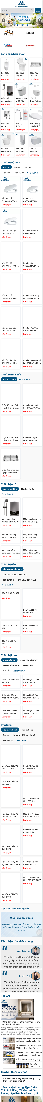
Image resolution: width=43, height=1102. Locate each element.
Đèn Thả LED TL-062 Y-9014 (30, 611)
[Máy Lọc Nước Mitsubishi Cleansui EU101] (21, 110)
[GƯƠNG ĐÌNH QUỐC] (10, 33)
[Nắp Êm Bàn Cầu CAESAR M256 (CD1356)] (10, 340)
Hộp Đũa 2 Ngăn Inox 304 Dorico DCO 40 (30, 439)
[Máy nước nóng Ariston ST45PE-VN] (7, 84)
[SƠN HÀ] (32, 45)
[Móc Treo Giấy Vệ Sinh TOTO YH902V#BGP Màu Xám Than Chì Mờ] (10, 795)
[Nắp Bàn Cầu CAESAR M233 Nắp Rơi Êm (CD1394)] (10, 243)
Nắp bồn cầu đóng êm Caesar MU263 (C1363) (31, 297)
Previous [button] (4, 20)
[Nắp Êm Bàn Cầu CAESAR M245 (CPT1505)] (32, 308)
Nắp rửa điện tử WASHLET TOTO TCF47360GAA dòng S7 (36, 125)
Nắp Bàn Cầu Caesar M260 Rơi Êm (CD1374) (9, 297)
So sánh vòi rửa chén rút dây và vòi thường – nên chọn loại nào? (29, 1070)
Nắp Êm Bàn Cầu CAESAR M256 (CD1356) (9, 361)
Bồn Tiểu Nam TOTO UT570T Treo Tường (6, 74)
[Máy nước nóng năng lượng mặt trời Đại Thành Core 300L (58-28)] (10, 547)
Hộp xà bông (27, 746)
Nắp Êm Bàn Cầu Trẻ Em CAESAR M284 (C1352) (32, 361)
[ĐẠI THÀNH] (10, 45)
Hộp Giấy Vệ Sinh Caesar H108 (30, 847)
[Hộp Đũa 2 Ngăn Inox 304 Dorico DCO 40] (32, 417)
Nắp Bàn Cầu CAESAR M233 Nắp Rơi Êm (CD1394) (10, 264)
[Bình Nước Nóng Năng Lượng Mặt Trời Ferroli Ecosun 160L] (10, 531)
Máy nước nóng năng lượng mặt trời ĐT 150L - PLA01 (31, 551)
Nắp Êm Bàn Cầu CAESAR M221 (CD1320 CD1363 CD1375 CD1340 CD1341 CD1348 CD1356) (9, 232)
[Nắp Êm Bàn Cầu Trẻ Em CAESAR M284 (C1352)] (32, 340)
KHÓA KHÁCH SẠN (11, 682)
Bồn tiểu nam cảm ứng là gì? (28, 1076)
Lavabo (17, 167)
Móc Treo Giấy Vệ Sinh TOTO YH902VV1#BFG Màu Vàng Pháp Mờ (10, 912)
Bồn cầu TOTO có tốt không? (35, 1082)
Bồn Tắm (7, 172)
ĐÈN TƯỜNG (8, 579)
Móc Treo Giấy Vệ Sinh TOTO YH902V (32, 895)
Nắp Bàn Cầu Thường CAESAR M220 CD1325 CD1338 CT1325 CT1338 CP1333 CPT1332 (9, 200)
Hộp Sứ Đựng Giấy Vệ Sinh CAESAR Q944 (31, 784)
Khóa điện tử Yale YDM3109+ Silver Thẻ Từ (30, 713)
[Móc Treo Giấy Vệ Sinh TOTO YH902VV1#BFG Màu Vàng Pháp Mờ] (10, 891)
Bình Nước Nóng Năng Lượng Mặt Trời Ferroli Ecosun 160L (10, 536)
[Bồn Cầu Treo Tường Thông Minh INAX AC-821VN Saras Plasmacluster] (35, 84)
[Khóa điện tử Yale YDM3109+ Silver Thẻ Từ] (32, 709)
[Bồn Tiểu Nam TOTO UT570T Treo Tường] (7, 59)
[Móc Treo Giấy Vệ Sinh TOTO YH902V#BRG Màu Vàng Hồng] (32, 795)
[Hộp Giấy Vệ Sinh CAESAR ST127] (32, 875)
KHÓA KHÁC (28, 682)
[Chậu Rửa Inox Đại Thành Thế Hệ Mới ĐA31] (10, 417)
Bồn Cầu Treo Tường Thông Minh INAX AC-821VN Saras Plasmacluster (36, 99)
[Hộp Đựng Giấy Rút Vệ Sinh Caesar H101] (10, 875)
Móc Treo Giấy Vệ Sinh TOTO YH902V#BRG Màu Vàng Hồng (31, 816)
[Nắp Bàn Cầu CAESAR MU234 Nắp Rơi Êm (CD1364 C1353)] (32, 243)
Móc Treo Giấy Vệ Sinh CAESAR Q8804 (10, 784)
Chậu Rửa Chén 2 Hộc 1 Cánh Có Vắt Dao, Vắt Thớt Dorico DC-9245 (31, 406)
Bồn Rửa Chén (9, 379)
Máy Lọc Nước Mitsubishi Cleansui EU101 (20, 125)
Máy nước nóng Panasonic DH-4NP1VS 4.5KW (6, 125)
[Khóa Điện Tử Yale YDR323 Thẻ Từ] (32, 724)
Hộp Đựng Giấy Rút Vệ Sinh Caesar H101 (11, 880)
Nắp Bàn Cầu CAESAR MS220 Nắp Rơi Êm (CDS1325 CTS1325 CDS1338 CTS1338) (31, 200)
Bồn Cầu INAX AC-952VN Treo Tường (35, 150)
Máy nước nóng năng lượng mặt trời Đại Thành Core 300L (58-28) (10, 551)
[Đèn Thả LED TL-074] (10, 622)
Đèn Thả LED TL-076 (30, 626)
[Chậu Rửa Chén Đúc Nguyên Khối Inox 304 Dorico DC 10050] (35, 59)
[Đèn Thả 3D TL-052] (10, 590)
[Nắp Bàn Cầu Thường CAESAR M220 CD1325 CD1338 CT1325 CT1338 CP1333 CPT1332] (10, 178)
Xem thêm (32, 173)
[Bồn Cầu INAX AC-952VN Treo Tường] (35, 135)
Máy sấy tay (8, 757)
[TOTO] (32, 33)
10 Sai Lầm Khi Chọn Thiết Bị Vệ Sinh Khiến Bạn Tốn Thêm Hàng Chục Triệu (29, 1063)
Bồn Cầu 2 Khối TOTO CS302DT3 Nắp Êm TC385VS (20, 74)
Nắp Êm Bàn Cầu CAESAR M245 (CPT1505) (30, 329)
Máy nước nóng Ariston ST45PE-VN (7, 99)
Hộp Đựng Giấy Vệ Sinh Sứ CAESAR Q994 (10, 832)
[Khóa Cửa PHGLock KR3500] (10, 693)
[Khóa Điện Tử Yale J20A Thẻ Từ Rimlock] (32, 693)
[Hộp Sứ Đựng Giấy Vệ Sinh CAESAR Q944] (32, 763)
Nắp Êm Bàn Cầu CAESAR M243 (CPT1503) (9, 329)
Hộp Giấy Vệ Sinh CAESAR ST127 (30, 880)
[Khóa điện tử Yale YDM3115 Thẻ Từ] (10, 724)
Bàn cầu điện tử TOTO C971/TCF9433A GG (21, 99)
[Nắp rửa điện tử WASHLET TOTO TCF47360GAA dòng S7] (35, 110)
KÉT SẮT (6, 687)
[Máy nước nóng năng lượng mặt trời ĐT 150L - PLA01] (32, 547)
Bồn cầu (6, 167)
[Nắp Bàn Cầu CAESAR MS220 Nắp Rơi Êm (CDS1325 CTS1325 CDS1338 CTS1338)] (32, 178)
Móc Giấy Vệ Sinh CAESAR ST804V (31, 832)
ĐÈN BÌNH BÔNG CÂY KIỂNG (15, 574)
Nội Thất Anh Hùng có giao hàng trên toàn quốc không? (18, 1096)
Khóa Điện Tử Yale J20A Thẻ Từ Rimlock (31, 698)
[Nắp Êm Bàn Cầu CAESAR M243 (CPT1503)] (10, 308)
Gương (6, 751)
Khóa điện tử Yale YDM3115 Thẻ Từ (9, 728)
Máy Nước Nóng (10, 489)
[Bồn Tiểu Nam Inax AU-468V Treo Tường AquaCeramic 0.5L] (21, 135)
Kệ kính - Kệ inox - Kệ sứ (24, 751)
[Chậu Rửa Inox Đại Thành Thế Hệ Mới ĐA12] (10, 385)
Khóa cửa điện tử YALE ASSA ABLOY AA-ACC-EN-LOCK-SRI (10, 713)
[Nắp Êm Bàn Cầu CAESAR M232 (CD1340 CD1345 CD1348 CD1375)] (32, 211)
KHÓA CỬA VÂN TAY (29, 677)
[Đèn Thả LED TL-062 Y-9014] (32, 590)
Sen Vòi (28, 167)
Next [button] (39, 20)
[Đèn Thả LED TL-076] (32, 622)
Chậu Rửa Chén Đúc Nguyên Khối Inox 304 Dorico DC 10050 (35, 74)
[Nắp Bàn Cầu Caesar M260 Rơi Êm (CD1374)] (10, 275)
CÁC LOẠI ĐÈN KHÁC (27, 579)
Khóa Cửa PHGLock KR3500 (10, 697)
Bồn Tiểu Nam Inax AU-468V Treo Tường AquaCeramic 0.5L (21, 150)
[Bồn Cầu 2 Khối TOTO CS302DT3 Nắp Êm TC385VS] (21, 59)
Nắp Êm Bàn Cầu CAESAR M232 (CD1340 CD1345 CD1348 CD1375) (30, 232)
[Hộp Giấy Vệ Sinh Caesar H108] (32, 843)
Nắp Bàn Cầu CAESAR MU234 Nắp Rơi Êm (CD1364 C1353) (32, 264)
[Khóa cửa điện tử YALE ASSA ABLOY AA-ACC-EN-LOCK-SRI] (10, 709)
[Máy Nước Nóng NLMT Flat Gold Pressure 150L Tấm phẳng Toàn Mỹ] (32, 531)
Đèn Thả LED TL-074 (9, 643)
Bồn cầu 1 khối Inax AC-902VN (7, 150)
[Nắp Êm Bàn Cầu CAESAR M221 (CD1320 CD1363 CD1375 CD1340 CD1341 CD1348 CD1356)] (10, 211)
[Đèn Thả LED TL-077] (10, 655)
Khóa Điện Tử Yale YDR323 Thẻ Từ (31, 728)
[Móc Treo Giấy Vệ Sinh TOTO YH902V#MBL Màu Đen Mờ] (10, 843)
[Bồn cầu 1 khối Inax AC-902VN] (7, 135)
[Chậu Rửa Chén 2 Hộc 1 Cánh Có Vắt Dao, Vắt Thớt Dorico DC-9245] (32, 385)
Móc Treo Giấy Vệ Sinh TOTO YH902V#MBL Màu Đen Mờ (10, 864)
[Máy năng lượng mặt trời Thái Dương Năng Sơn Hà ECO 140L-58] (32, 499)
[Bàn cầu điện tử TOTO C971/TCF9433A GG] (21, 84)
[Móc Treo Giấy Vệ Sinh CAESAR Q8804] (10, 763)
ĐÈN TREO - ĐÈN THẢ (12, 569)
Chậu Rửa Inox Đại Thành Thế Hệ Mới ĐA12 (10, 406)
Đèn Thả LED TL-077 (9, 659)
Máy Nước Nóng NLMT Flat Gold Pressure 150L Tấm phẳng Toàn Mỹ (32, 536)
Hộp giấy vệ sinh (10, 746)
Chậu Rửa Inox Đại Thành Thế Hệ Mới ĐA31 (10, 439)
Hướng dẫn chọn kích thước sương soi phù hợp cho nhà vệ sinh (20, 1040)
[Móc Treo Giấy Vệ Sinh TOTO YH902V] (32, 891)
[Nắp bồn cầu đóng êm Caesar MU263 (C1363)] (32, 275)
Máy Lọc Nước (27, 489)
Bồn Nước (19, 172)
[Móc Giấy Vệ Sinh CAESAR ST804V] (32, 827)
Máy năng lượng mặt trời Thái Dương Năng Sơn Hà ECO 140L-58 (32, 520)
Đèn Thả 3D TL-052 (10, 593)
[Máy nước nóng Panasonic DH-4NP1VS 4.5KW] (7, 110)
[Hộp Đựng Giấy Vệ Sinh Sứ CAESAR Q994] (10, 827)
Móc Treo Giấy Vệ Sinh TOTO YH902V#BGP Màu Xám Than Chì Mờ (10, 799)
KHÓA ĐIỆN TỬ (9, 677)
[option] (21, 20)
